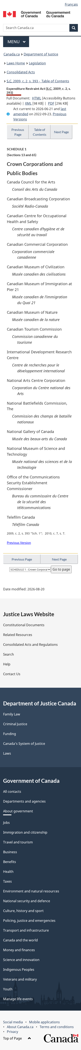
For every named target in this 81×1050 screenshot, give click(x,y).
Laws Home (16, 63)
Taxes (7, 881)
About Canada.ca (20, 1027)
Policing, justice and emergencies (29, 920)
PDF (51, 103)
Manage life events (18, 999)
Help (6, 664)
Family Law (11, 714)
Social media (13, 1022)
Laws (7, 753)
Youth (7, 989)
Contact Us (11, 674)
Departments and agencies (24, 801)
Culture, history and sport (23, 910)
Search (8, 654)
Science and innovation (21, 959)
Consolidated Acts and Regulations (30, 644)
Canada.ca (12, 54)
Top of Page (13, 1038)
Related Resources (17, 634)
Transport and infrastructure (26, 930)
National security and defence (26, 901)
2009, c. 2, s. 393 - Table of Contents (38, 81)
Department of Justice (41, 54)
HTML (36, 98)
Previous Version (19, 543)
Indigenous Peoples (18, 969)
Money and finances (19, 950)
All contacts (12, 791)
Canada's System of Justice (24, 743)
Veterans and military (20, 979)
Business (10, 852)
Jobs (6, 822)
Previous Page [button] (17, 132)
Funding (9, 733)
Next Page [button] (61, 132)
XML (28, 103)
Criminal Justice (15, 724)
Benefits (9, 861)
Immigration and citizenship (25, 832)
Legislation (37, 63)
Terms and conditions (57, 1027)
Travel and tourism (18, 842)
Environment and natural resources (31, 891)
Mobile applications (44, 1022)
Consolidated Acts (21, 72)
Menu (14, 41)
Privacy (12, 1031)
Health (8, 871)
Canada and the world (20, 940)
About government (18, 811)
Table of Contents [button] (39, 132)
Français (71, 4)
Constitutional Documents (23, 625)
